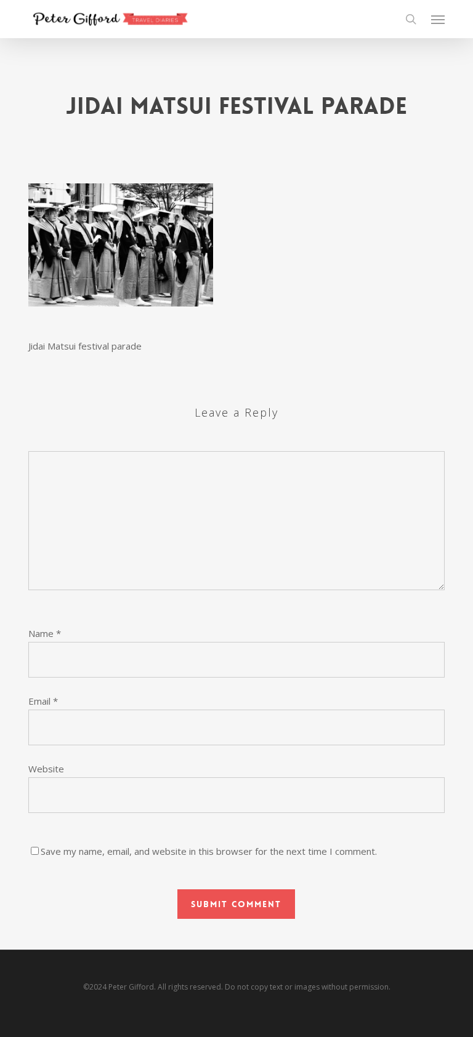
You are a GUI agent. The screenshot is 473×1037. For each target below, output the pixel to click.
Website (46, 769)
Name (44, 633)
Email (43, 701)
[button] (438, 19)
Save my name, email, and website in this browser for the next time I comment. (209, 851)
